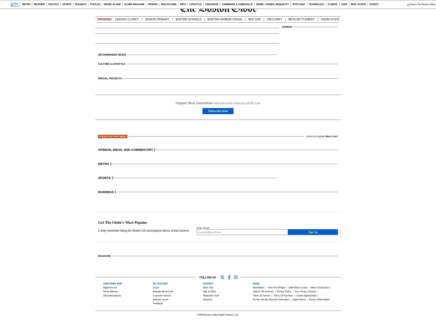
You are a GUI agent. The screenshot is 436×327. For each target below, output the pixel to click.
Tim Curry (274, 19)
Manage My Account (163, 291)
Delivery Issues (160, 299)
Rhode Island (112, 4)
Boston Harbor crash (224, 19)
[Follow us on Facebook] (230, 277)
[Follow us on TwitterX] (223, 277)
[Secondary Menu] (6, 4)
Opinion (152, 4)
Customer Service (162, 295)
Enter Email (203, 227)
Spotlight (298, 4)
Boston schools (188, 19)
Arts (183, 4)
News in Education (319, 287)
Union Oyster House (336, 19)
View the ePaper (276, 287)
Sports (67, 4)
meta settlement (301, 19)
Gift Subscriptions (112, 295)
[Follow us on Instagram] (237, 277)
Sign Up (313, 232)
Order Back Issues (298, 287)
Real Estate (358, 4)
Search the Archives (263, 291)
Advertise (207, 299)
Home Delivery (110, 291)
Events (374, 4)
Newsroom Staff (211, 295)
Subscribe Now (218, 111)
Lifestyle (196, 4)
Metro (26, 4)
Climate (333, 4)
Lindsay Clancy (127, 19)
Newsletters (258, 287)
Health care (168, 4)
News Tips (208, 287)
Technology (316, 4)
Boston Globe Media (319, 299)
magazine (104, 256)
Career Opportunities (306, 295)
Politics (53, 4)
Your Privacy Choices (305, 291)
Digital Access (110, 287)
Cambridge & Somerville (237, 4)
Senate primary (157, 19)
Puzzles (95, 4)
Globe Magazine (134, 4)
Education (211, 4)
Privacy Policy (284, 291)
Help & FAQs (209, 291)
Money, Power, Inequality (272, 4)
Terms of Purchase (283, 295)
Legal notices (299, 299)
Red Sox (254, 19)
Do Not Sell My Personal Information (271, 299)
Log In (156, 287)
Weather (39, 4)
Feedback (158, 303)
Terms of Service (261, 295)
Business (81, 4)
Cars (344, 4)
